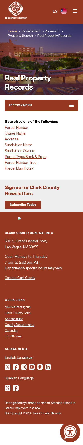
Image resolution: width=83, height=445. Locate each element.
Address (11, 139)
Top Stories (13, 336)
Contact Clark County (20, 278)
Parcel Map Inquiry (19, 168)
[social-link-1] (8, 368)
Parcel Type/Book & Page (25, 156)
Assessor (52, 31)
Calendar (11, 331)
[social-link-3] (24, 368)
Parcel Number (16, 127)
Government (31, 31)
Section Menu (20, 105)
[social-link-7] (8, 389)
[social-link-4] (32, 368)
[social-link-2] (16, 368)
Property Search (20, 35)
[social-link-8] (16, 389)
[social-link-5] (40, 368)
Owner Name (15, 133)
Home (12, 31)
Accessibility (14, 319)
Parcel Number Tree (20, 162)
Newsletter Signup (18, 307)
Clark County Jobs (18, 313)
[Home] (16, 18)
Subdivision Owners (20, 150)
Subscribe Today (23, 205)
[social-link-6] (48, 368)
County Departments (19, 325)
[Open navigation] (75, 11)
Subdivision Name (18, 145)
